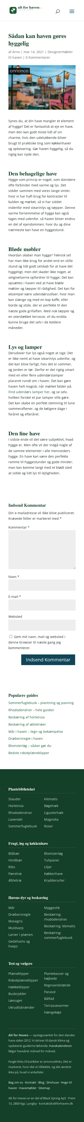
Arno (16, 52)
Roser (48, 826)
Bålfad (49, 998)
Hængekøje (52, 1012)
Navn (13, 576)
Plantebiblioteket (21, 789)
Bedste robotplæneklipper (28, 753)
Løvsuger (15, 1000)
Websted (15, 616)
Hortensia (16, 805)
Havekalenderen (60, 1046)
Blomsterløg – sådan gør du (29, 745)
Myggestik (52, 907)
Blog (41, 1082)
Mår (11, 907)
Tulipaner (51, 860)
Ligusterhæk (53, 812)
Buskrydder (17, 993)
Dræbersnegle (19, 914)
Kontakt (30, 1082)
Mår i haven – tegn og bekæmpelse (35, 731)
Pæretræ (15, 873)
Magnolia (51, 819)
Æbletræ (14, 880)
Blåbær (14, 853)
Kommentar (19, 527)
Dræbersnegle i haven (25, 738)
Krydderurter (54, 880)
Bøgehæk (51, 805)
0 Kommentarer (38, 57)
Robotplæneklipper (23, 980)
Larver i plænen (20, 934)
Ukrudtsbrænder (21, 1007)
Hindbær (15, 860)
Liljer (48, 867)
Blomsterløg (53, 853)
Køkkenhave (53, 873)
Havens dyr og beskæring (28, 897)
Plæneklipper (18, 973)
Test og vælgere (20, 963)
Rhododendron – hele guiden (31, 710)
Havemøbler (27, 1088)
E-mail (14, 596)
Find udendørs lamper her (29, 392)
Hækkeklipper (19, 987)
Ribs (11, 867)
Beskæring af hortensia (26, 717)
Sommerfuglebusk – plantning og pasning (41, 703)
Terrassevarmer (56, 1005)
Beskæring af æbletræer (27, 724)
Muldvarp (16, 928)
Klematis (51, 799)
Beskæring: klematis (59, 926)
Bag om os (15, 1082)
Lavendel (15, 819)
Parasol (50, 992)
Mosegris (15, 921)
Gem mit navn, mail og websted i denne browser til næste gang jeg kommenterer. (36, 642)
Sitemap (44, 1088)
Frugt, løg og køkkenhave (28, 843)
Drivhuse (52, 1082)
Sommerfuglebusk (22, 826)
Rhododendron (20, 812)
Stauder (14, 799)
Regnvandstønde (57, 985)
